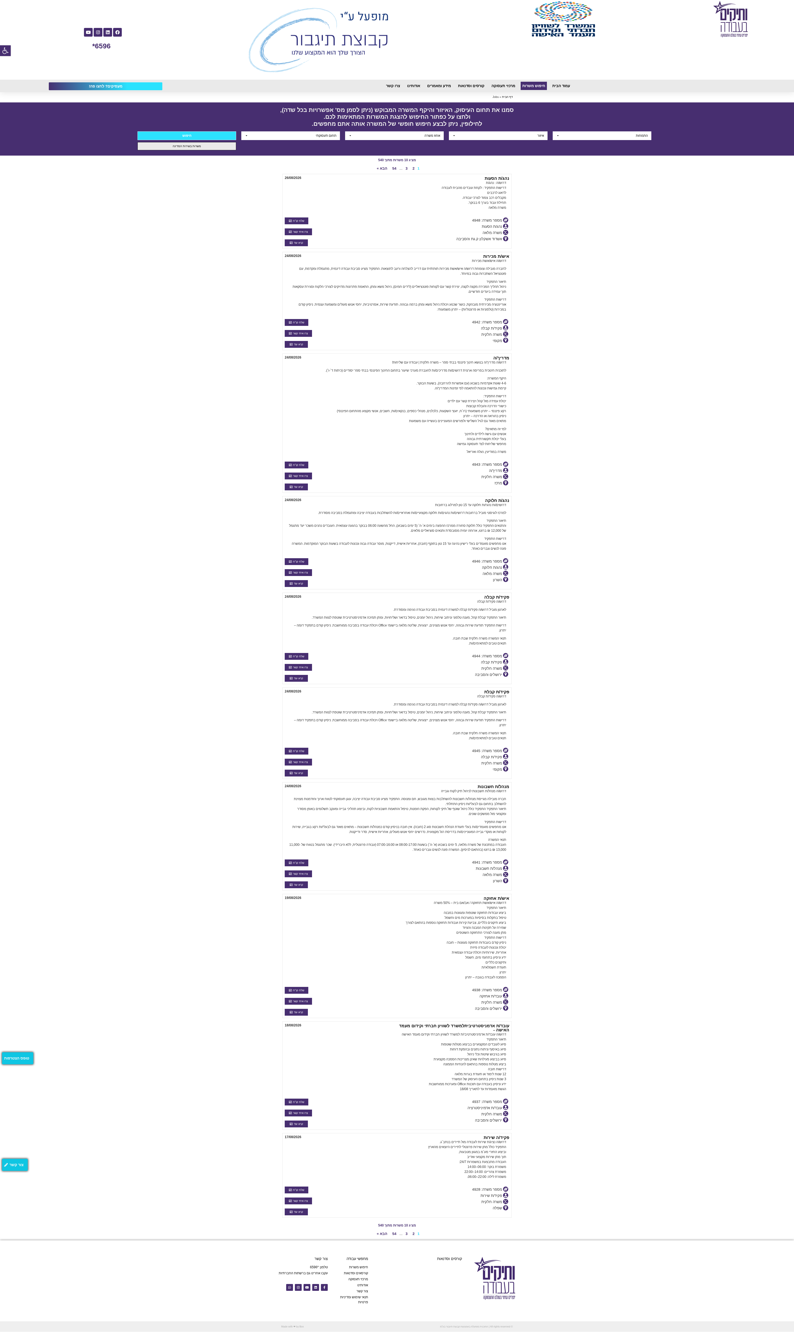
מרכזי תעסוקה (503, 86)
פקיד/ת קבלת (496, 692)
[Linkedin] (107, 32)
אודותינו (413, 86)
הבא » (382, 168)
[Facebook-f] (324, 1287)
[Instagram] (98, 32)
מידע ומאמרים (439, 86)
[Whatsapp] (289, 1287)
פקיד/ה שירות (496, 1137)
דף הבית (507, 96)
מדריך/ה (501, 358)
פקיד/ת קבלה (496, 597)
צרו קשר (393, 86)
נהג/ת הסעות (497, 178)
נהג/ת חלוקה (497, 500)
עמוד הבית (561, 86)
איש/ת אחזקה (496, 898)
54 (394, 168)
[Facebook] (117, 32)
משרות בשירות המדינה (187, 146)
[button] (5, 50)
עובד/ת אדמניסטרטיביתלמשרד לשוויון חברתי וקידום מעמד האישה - (454, 1028)
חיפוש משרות (533, 86)
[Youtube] (88, 32)
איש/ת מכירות (496, 256)
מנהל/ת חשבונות (493, 786)
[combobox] (602, 135)
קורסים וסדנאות (471, 86)
